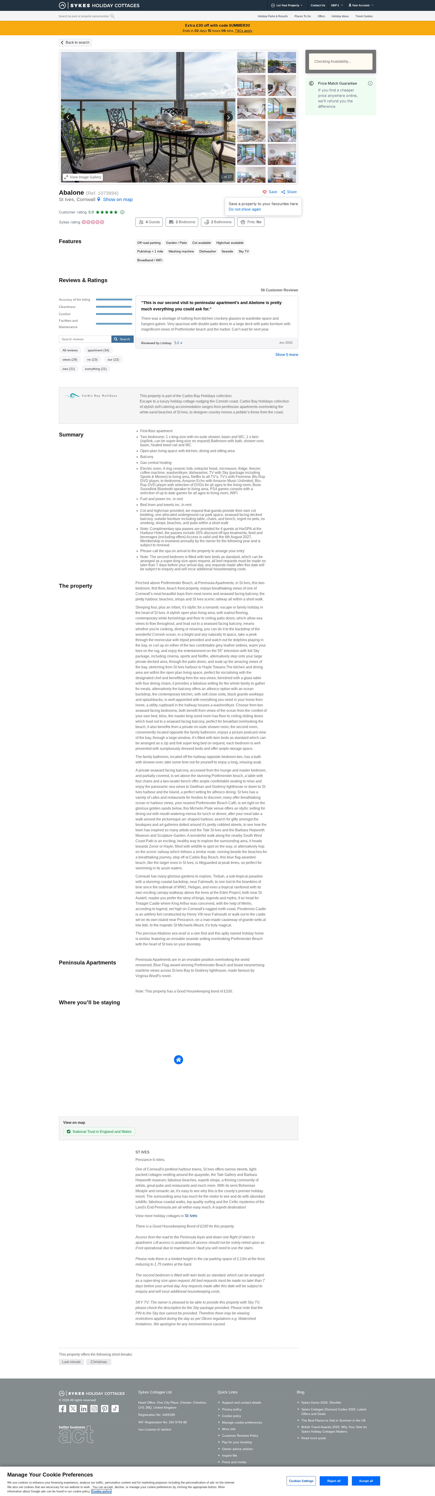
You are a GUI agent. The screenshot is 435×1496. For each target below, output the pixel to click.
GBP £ (335, 5)
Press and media (234, 1462)
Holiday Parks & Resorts (273, 16)
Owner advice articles (237, 1449)
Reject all (334, 1480)
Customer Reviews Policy (240, 1435)
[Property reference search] (112, 16)
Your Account (360, 5)
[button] (67, 117)
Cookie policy (231, 1416)
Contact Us (318, 5)
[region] (217, 1481)
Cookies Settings (301, 1480)
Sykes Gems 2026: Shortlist (321, 1402)
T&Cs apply (243, 31)
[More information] (370, 83)
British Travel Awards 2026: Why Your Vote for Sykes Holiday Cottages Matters (334, 1429)
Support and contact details (241, 1402)
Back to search (77, 42)
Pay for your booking (237, 1442)
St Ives (191, 1215)
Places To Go (303, 16)
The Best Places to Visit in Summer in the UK (333, 1420)
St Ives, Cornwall (96, 199)
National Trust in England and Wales (102, 1132)
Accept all (366, 1480)
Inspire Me (229, 1455)
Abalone (71, 192)
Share (292, 192)
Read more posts (313, 1438)
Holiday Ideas (340, 16)
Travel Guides (364, 16)
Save (273, 192)
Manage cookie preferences (242, 1422)
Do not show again (245, 209)
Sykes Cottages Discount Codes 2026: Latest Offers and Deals (333, 1411)
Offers (321, 16)
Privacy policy (232, 1409)
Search (125, 339)
